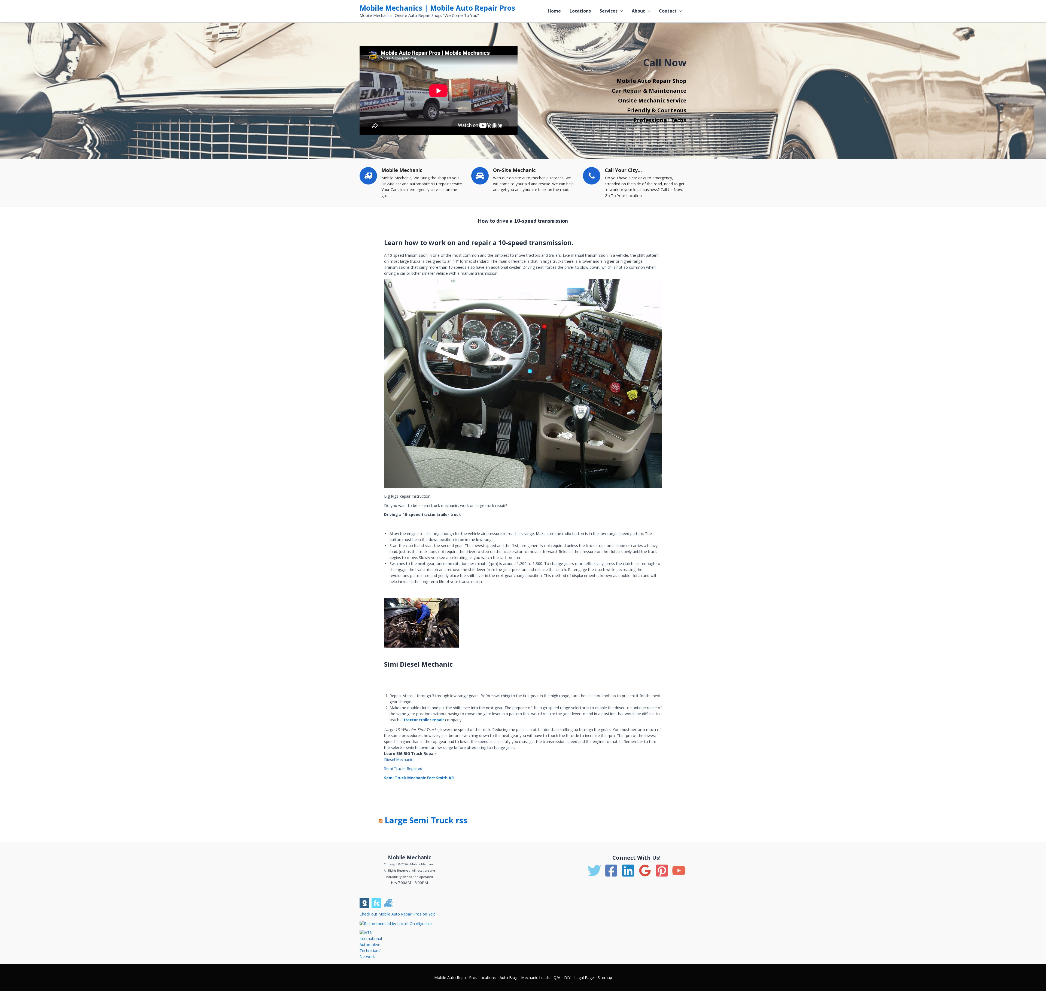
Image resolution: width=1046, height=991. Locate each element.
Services (609, 11)
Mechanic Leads (535, 977)
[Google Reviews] (645, 870)
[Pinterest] (662, 870)
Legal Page (584, 977)
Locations (580, 11)
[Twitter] (594, 870)
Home (554, 11)
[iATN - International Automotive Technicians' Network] (375, 944)
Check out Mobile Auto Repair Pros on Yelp (398, 914)
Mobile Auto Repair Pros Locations (465, 977)
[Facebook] (611, 870)
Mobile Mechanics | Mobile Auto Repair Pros (437, 8)
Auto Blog (508, 977)
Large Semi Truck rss (426, 820)
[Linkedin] (628, 870)
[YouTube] (679, 870)
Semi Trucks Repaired (403, 768)
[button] (620, 11)
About (638, 11)
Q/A (557, 977)
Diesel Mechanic (398, 759)
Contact (668, 11)
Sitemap (605, 977)
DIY (567, 977)
